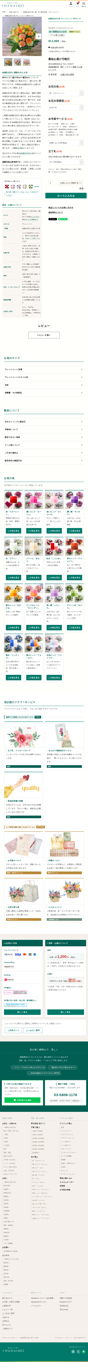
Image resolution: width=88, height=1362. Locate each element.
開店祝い (7, 1270)
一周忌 (6, 1134)
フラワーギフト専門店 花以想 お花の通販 (12, 4)
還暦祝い (7, 1196)
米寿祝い (7, 1207)
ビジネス (5, 1255)
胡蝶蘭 (6, 1284)
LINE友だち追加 (24, 1100)
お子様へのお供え (9, 1160)
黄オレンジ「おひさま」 (40, 1193)
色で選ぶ (34, 1157)
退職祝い (7, 1229)
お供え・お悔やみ (9, 1123)
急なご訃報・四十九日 (11, 1131)
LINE (21, 148)
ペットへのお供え (9, 1163)
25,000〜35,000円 (38, 1149)
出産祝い (7, 1214)
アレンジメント (66, 1131)
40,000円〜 (36, 1153)
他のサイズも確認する (30, 219)
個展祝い (7, 1236)
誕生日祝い (7, 1185)
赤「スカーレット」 (39, 1160)
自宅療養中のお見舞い (11, 1251)
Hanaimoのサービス (38, 1302)
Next (38, 36)
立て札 (55, 151)
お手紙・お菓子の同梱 (10, 1302)
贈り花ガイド (7, 1298)
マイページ (70, 6)
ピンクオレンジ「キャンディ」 (42, 1197)
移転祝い (7, 1263)
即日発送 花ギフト (38, 1123)
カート (77, 6)
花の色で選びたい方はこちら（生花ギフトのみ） (21, 193)
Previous (5, 36)
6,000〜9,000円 (37, 1135)
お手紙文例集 (65, 1190)
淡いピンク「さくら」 (39, 1171)
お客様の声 (6, 1306)
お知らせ (5, 1317)
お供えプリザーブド (10, 1174)
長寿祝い (7, 1203)
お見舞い (5, 1247)
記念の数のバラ (9, 1221)
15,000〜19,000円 (38, 1142)
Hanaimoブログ (66, 1302)
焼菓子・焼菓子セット (68, 1163)
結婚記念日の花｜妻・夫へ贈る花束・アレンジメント (41, 12)
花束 (62, 1127)
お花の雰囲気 (59, 101)
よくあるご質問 (33, 1030)
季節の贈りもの (66, 1178)
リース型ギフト (66, 1145)
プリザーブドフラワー (68, 1152)
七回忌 (6, 1142)
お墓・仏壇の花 (9, 1170)
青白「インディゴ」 (39, 1211)
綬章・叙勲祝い (9, 1225)
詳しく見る (22, 1012)
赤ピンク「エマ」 (38, 1168)
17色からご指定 (30, 238)
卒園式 (6, 1218)
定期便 (62, 1186)
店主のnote (64, 1309)
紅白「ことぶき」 (38, 1186)
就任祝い (7, 1273)
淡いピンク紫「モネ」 (39, 1204)
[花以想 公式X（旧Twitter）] (78, 1352)
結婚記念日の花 (27, 153)
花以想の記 (64, 1306)
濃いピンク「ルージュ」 (40, 1164)
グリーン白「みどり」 (39, 1207)
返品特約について (55, 212)
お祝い (5, 1178)
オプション (64, 1170)
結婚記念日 (7, 1193)
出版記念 (7, 1232)
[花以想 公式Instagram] (73, 1352)
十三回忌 (7, 1145)
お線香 (63, 1167)
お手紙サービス (60, 119)
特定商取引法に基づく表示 (29, 1338)
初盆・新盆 (7, 1152)
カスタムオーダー (67, 1182)
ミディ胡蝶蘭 (8, 1243)
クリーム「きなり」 (39, 1182)
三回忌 (6, 1138)
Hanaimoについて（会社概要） (43, 1298)
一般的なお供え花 (9, 1127)
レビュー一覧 (7, 1309)
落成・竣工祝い (9, 1281)
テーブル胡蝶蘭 (66, 1156)
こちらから (35, 217)
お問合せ (5, 1321)
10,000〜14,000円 (38, 1138)
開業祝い (7, 1266)
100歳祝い (7, 1211)
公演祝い (7, 1240)
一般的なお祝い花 (9, 1182)
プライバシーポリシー (10, 1338)
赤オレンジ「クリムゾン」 (41, 1189)
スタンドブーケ (66, 1149)
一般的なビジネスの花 (11, 1259)
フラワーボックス (67, 1134)
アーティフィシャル (67, 1174)
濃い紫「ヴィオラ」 (39, 1175)
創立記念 (7, 1277)
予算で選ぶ (35, 1127)
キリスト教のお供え (10, 1167)
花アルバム (6, 1325)
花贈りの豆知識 (66, 1298)
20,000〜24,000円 (38, 1145)
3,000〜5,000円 (37, 1131)
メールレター (36, 1306)
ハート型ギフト (66, 1142)
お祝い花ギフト (14, 12)
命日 (5, 1149)
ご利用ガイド (13, 1030)
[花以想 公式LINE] (84, 1352)
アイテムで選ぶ (66, 1123)
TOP (3, 12)
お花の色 (56, 86)
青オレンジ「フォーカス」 (41, 1215)
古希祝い (7, 1200)
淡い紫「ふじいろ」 (39, 1200)
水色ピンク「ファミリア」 (41, 1218)
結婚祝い (7, 1189)
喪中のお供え (8, 1156)
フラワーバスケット (67, 1138)
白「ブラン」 (36, 1178)
